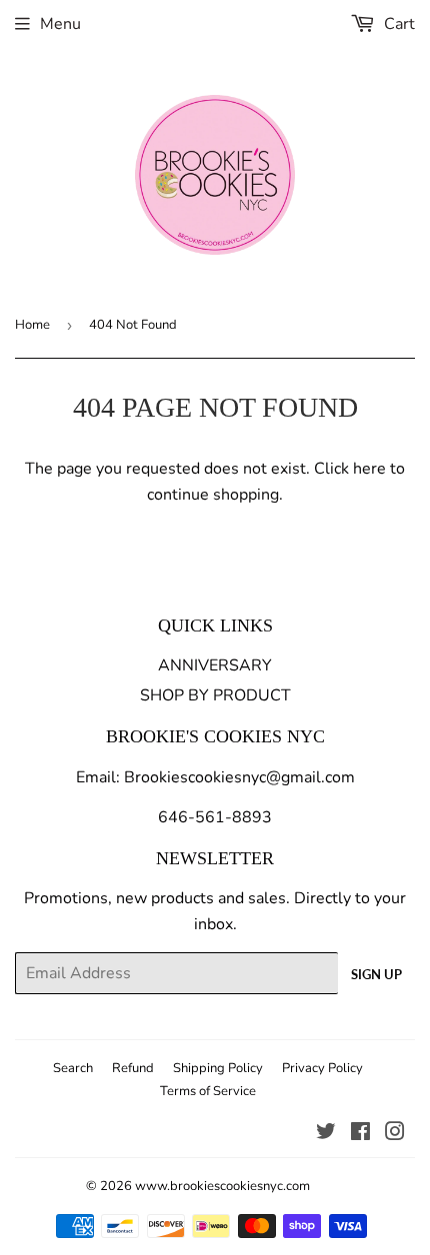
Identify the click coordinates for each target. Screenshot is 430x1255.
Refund (133, 1068)
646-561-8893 (215, 817)
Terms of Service (208, 1091)
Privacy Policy (322, 1068)
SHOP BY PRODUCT (215, 695)
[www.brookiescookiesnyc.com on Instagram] (395, 1134)
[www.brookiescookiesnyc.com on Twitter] (326, 1134)
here (369, 469)
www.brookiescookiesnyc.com (222, 1186)
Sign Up (376, 974)
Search (73, 1068)
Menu (60, 24)
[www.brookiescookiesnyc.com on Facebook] (360, 1134)
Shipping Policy (218, 1068)
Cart (397, 24)
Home (32, 325)
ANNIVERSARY (215, 665)
